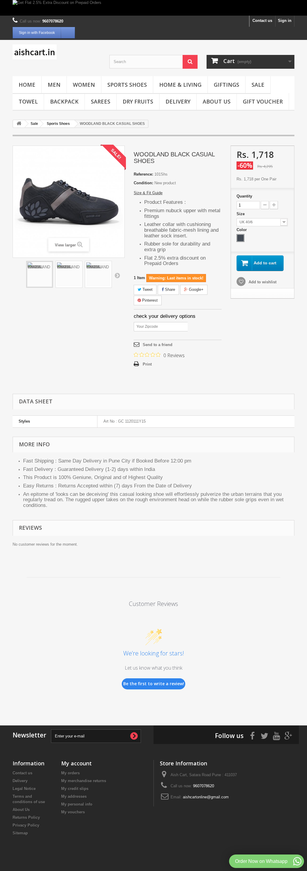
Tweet (147, 289)
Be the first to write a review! (153, 683)
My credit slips (74, 788)
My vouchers (73, 812)
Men (54, 84)
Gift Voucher (263, 101)
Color (242, 230)
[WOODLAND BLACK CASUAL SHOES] (39, 274)
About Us (217, 101)
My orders (70, 773)
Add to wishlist (261, 282)
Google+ (196, 289)
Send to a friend (157, 344)
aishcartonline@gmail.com (206, 797)
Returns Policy (26, 817)
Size (241, 214)
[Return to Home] (19, 124)
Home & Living (180, 84)
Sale (258, 84)
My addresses (74, 796)
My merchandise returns (83, 781)
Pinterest (149, 300)
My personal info (76, 804)
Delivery (177, 101)
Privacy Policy (26, 825)
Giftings (226, 84)
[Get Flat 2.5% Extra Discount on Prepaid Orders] (153, 8)
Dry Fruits (138, 101)
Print (147, 364)
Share (169, 289)
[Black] (240, 238)
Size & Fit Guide (148, 193)
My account (76, 763)
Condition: (143, 183)
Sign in (284, 20)
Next (117, 275)
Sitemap (20, 833)
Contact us (262, 20)
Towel (28, 101)
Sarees (100, 101)
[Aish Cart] (56, 51)
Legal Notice (24, 788)
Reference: (143, 174)
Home (27, 84)
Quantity (244, 196)
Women (84, 84)
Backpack (64, 101)
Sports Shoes (127, 84)
